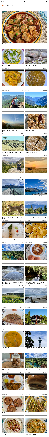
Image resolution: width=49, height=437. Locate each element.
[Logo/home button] (2, 2)
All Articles (4, 5)
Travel (8, 5)
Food (10, 5)
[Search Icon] (24, 2)
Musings (13, 5)
